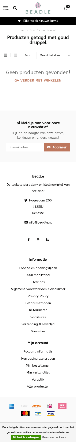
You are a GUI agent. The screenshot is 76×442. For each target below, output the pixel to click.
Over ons (38, 282)
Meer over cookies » (54, 437)
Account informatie (38, 351)
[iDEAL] (49, 406)
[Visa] (50, 413)
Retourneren (38, 310)
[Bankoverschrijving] (24, 406)
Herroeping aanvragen (38, 358)
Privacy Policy (38, 296)
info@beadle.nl (40, 222)
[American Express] (11, 406)
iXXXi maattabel (38, 275)
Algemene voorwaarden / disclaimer (38, 289)
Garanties (38, 331)
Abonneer (59, 147)
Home (22, 30)
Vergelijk (38, 379)
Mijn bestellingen (38, 365)
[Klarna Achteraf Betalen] (62, 406)
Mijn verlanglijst (38, 372)
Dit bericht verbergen (26, 437)
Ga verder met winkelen (38, 80)
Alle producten (38, 386)
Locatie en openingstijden (38, 268)
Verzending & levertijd (38, 324)
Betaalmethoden (38, 303)
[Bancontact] (38, 413)
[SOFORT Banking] (37, 406)
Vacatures (38, 317)
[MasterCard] (25, 413)
